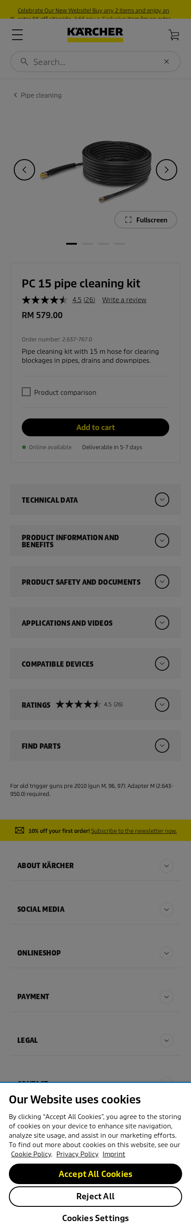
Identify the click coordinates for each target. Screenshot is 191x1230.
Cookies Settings (95, 1218)
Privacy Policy (77, 1154)
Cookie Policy (31, 1154)
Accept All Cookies (95, 1174)
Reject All (95, 1196)
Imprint (114, 1154)
